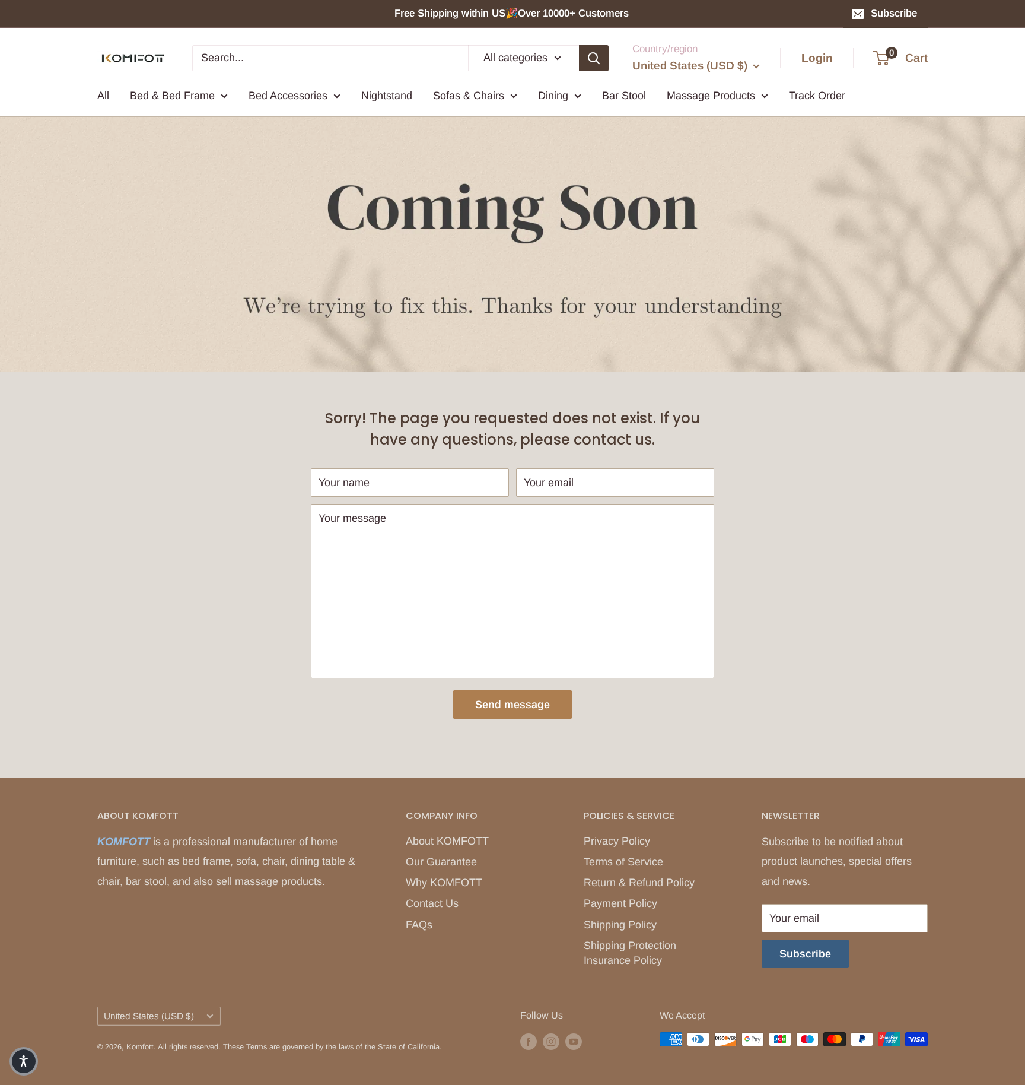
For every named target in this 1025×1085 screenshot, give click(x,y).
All (103, 95)
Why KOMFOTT (444, 883)
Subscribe (894, 13)
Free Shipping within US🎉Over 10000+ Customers (513, 13)
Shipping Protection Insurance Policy (630, 953)
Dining (553, 95)
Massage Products (711, 95)
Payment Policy (620, 903)
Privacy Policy (617, 841)
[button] (23, 1061)
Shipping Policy (620, 925)
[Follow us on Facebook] (528, 1041)
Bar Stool (624, 95)
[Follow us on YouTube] (573, 1041)
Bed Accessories (288, 95)
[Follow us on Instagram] (551, 1041)
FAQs (419, 925)
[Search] (594, 58)
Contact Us (432, 903)
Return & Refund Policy (639, 883)
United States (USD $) (149, 1016)
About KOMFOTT (447, 841)
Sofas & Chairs (468, 95)
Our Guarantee (441, 862)
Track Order (817, 95)
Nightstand (386, 95)
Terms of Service (623, 862)
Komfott (140, 1046)
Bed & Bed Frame (172, 95)
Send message (512, 704)
